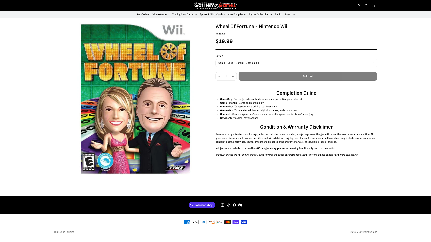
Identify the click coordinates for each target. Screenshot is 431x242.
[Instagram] (223, 205)
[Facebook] (234, 205)
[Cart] (373, 5)
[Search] (359, 5)
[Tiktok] (228, 205)
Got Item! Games (367, 232)
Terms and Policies (64, 232)
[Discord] (240, 205)
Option (219, 56)
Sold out (308, 76)
